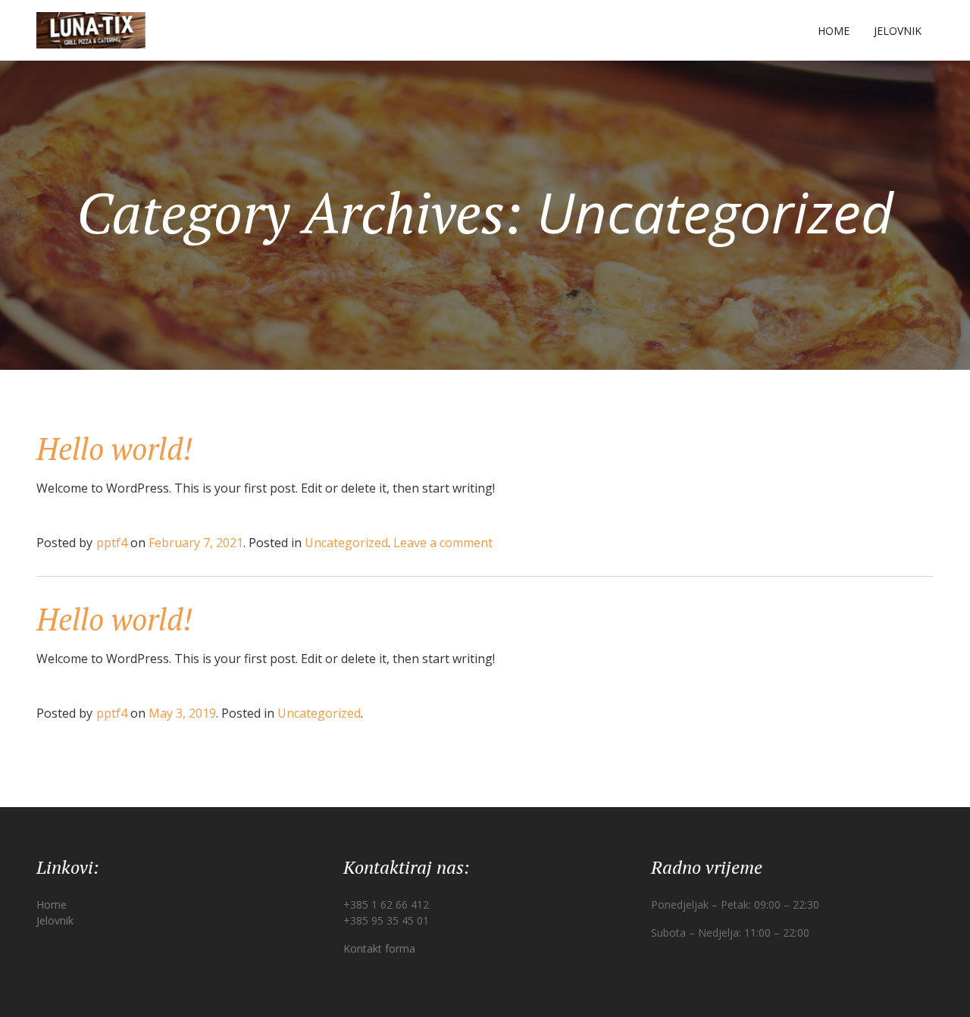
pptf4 (111, 542)
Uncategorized (346, 542)
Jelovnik (898, 30)
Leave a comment (443, 542)
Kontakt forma (379, 948)
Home (834, 30)
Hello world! (114, 448)
